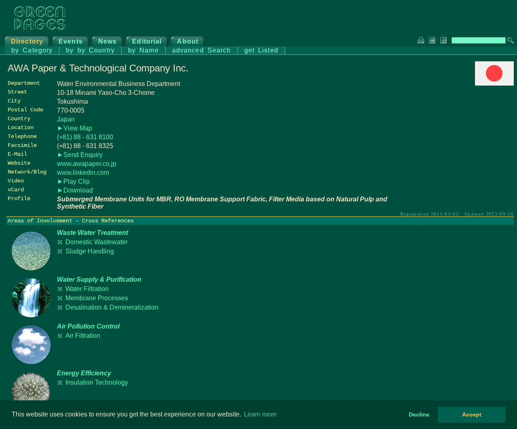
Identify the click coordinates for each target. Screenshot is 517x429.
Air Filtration (82, 335)
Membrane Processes (96, 298)
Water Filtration (87, 288)
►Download (75, 190)
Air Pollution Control (88, 326)
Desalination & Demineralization (111, 307)
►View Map (74, 128)
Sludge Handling (89, 251)
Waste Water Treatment (92, 232)
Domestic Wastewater (96, 242)
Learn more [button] (260, 414)
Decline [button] (419, 414)
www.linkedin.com (83, 172)
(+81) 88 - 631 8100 (85, 137)
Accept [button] (471, 414)
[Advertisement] (453, 144)
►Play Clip (73, 181)
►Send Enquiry (80, 154)
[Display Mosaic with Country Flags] (494, 83)
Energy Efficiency (84, 373)
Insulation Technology (96, 382)
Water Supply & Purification (99, 279)
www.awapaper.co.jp (86, 163)
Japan (66, 119)
